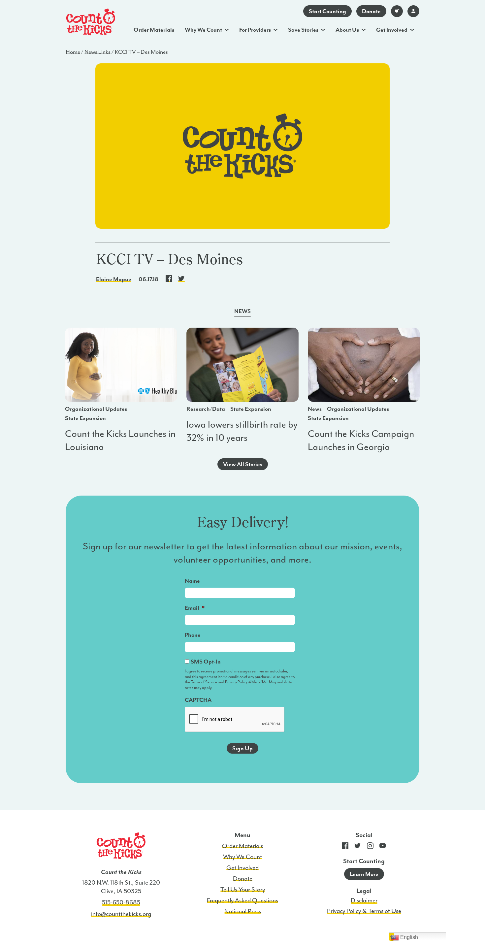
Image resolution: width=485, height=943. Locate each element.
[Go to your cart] (397, 11)
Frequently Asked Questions (242, 900)
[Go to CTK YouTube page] (382, 847)
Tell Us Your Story (242, 889)
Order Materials (154, 29)
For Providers (255, 29)
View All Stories (242, 464)
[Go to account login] (413, 11)
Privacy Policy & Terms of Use (364, 911)
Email (195, 607)
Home (73, 51)
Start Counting (327, 11)
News (315, 409)
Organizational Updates (96, 409)
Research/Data (205, 409)
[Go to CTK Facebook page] (345, 847)
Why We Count (203, 29)
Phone (193, 634)
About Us (347, 29)
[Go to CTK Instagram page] (370, 847)
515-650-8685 (121, 902)
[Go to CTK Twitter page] (357, 847)
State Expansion (85, 418)
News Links (97, 51)
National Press (242, 911)
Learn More (364, 874)
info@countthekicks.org (121, 914)
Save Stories (303, 29)
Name (192, 580)
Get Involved (391, 29)
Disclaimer (364, 900)
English (408, 937)
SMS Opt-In (206, 661)
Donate (371, 11)
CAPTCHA (198, 699)
